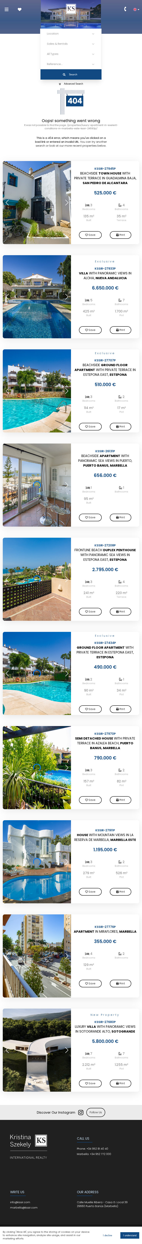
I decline (107, 1235)
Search (73, 74)
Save (92, 235)
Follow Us (96, 1112)
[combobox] (47, 34)
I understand (129, 1235)
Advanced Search (73, 83)
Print (122, 235)
